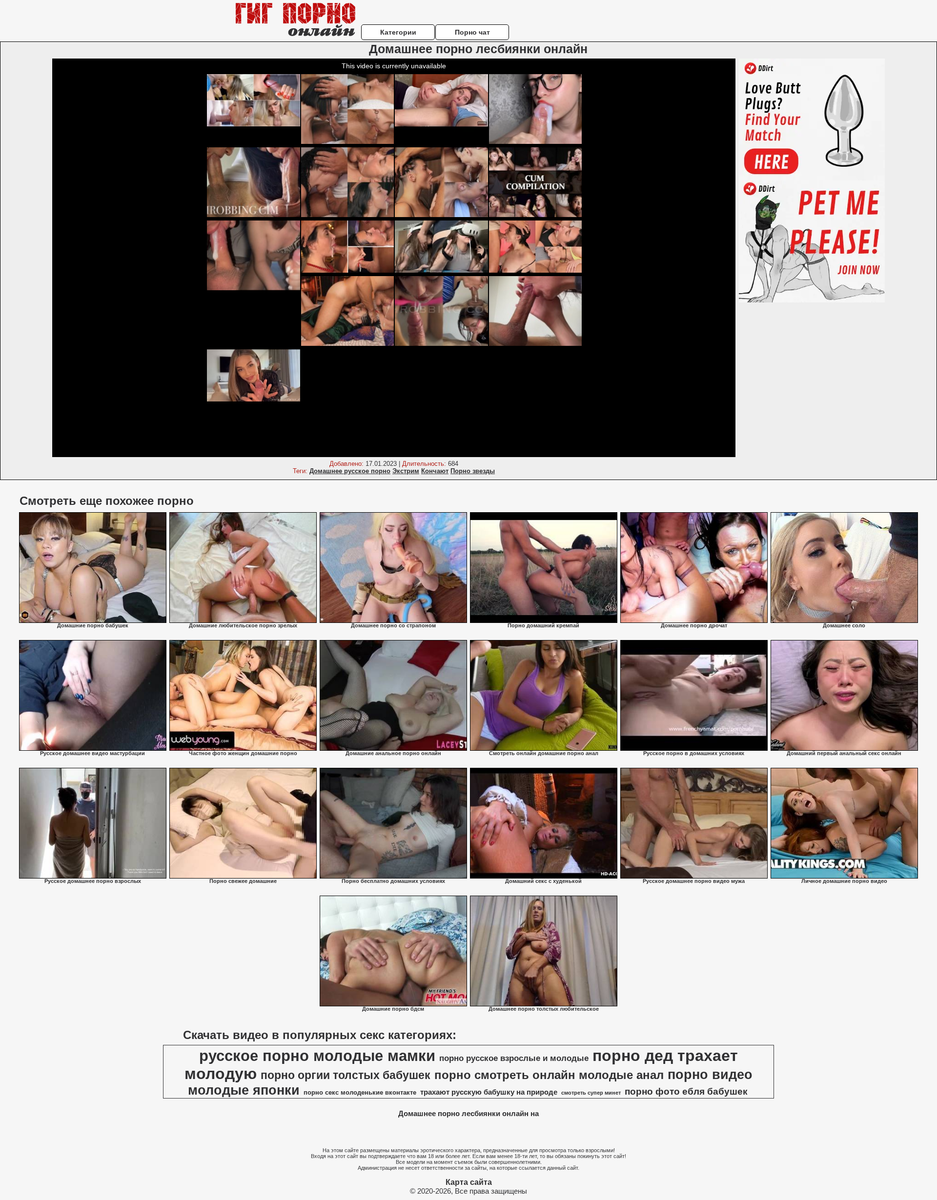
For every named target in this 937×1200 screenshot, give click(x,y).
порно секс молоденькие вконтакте (360, 1092)
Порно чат (472, 32)
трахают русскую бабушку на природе (488, 1092)
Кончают (434, 471)
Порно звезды (472, 471)
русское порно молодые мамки (317, 1055)
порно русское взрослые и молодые (514, 1058)
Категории (398, 32)
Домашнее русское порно (349, 471)
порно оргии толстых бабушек (345, 1075)
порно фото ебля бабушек (686, 1091)
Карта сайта (469, 1182)
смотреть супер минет (591, 1093)
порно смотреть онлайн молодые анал (549, 1074)
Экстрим (405, 471)
